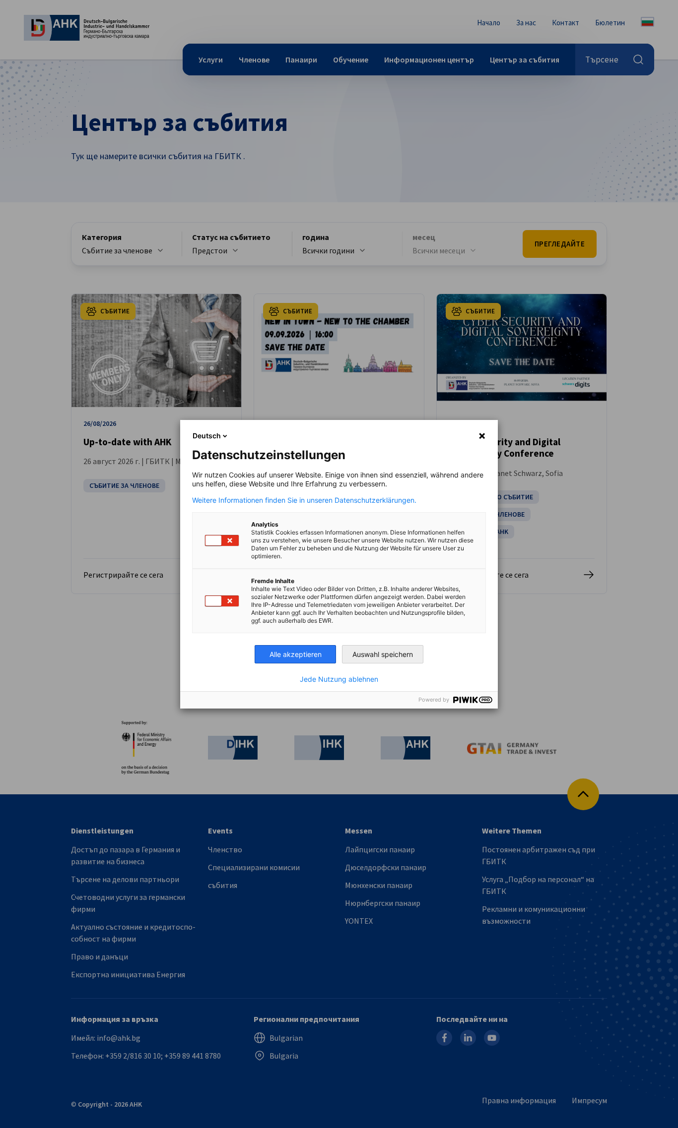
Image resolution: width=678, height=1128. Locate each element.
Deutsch (207, 435)
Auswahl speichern (382, 654)
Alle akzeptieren (296, 654)
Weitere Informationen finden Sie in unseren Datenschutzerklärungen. (304, 500)
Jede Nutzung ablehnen (339, 679)
